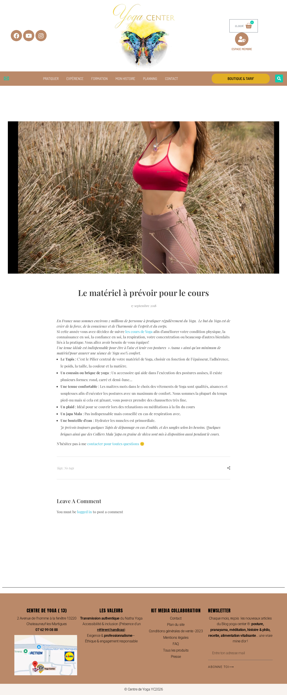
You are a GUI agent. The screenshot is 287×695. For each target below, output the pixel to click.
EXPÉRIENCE (74, 78)
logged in (85, 511)
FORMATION (99, 78)
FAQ (176, 644)
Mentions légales (176, 637)
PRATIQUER (51, 78)
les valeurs (111, 610)
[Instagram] (41, 35)
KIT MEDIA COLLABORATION (176, 610)
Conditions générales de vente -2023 (176, 631)
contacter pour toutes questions (113, 443)
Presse (176, 656)
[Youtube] (28, 35)
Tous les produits (175, 650)
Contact (176, 618)
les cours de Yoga (138, 331)
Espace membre (242, 49)
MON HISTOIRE (125, 78)
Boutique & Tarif (241, 78)
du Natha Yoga (111, 618)
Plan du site (176, 624)
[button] (279, 78)
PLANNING (150, 78)
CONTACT (171, 78)
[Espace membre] (241, 39)
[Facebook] (16, 35)
